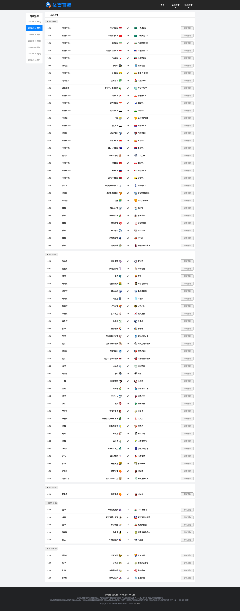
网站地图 (137, 604)
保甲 (64, 366)
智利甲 (65, 532)
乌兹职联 (65, 81)
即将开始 (187, 28)
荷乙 (64, 344)
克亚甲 (65, 411)
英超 (64, 426)
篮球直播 (188, 5)
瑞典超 (65, 284)
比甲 (64, 570)
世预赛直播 (124, 595)
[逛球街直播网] (58, 5)
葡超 (64, 434)
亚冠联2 (65, 118)
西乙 (64, 456)
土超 (64, 381)
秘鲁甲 (65, 471)
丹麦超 (65, 291)
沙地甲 (65, 261)
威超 (64, 208)
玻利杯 (65, 419)
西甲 (64, 329)
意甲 (64, 276)
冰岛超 (65, 449)
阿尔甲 (65, 578)
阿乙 (64, 540)
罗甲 (64, 336)
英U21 (64, 133)
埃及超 (65, 314)
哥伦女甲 (65, 479)
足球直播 (176, 5)
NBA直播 (132, 595)
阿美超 (65, 156)
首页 (162, 5)
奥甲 (64, 510)
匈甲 (64, 563)
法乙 (64, 404)
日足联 (65, 66)
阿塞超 (65, 269)
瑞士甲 (65, 374)
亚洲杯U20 (66, 28)
